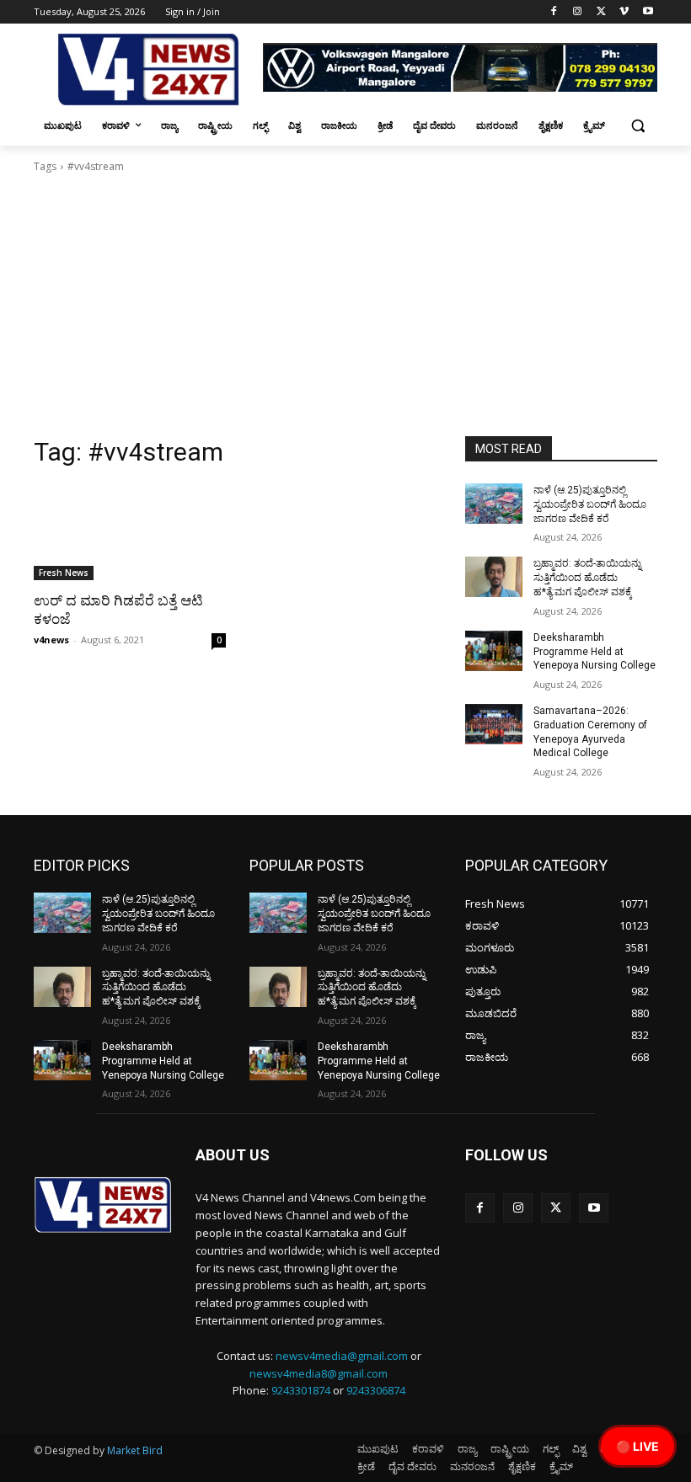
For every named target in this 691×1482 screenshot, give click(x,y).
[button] (637, 126)
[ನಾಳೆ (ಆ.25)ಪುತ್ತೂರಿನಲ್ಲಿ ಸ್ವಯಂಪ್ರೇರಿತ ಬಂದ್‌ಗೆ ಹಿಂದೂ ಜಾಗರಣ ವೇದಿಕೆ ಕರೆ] (493, 503)
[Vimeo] (624, 12)
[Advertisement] (345, 310)
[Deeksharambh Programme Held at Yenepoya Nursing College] (493, 651)
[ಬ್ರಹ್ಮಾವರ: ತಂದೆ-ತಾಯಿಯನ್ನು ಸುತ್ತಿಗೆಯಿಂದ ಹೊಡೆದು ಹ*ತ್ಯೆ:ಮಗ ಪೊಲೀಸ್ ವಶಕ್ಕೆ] (493, 577)
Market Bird (135, 1450)
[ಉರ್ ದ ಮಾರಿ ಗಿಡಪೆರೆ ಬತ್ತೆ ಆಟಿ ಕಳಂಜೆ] (130, 532)
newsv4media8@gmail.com (318, 1373)
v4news (51, 639)
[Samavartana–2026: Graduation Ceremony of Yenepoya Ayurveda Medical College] (493, 724)
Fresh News (63, 572)
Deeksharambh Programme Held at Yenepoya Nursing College (594, 652)
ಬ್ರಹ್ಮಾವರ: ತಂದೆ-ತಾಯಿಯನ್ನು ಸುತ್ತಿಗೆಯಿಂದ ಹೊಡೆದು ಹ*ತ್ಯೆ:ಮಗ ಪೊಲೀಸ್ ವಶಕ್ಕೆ (587, 577)
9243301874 (300, 1390)
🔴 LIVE (637, 1446)
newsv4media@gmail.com (342, 1355)
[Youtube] (647, 12)
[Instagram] (577, 12)
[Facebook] (554, 12)
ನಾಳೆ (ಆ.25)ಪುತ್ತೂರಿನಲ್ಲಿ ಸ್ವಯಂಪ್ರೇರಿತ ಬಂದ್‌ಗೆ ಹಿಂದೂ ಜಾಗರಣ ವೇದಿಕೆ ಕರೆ (589, 504)
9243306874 (375, 1390)
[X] (601, 12)
